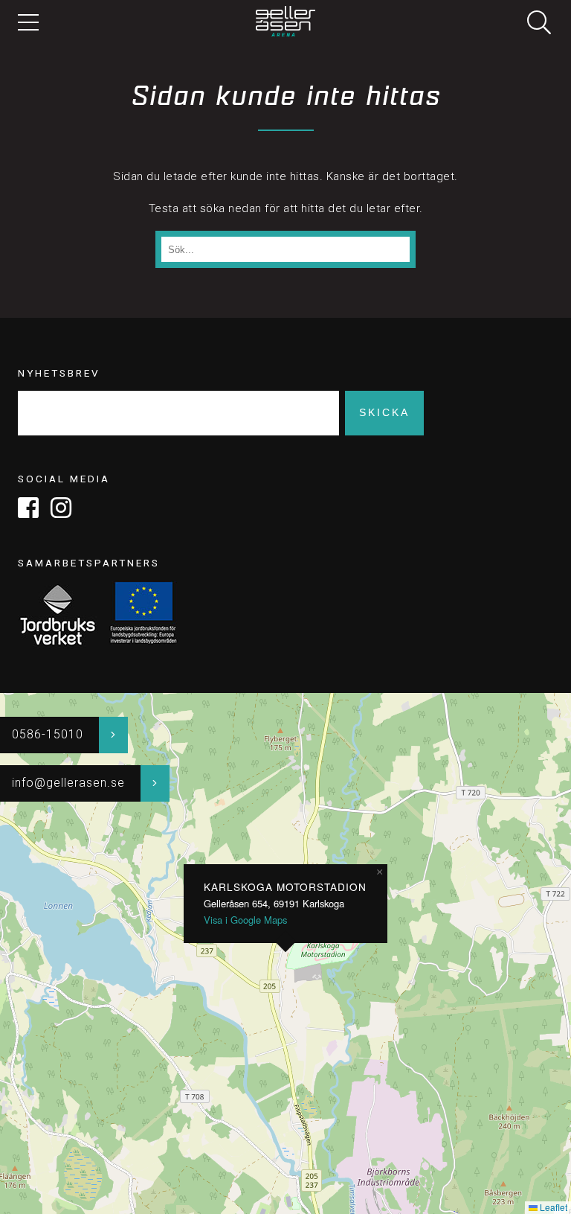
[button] (379, 872)
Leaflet (552, 1207)
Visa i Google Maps (245, 920)
